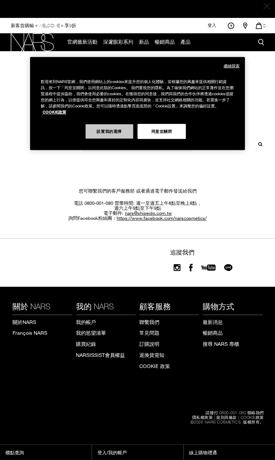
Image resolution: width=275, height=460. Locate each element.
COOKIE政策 (252, 417)
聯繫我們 (149, 322)
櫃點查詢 (14, 452)
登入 (212, 25)
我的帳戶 (86, 322)
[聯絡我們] (231, 25)
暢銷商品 (165, 42)
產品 (185, 42)
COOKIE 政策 (154, 366)
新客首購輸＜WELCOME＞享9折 (43, 25)
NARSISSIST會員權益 (100, 355)
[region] (137, 103)
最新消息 (213, 322)
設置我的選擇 (109, 131)
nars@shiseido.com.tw (148, 213)
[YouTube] (208, 268)
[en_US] (258, 143)
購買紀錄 (86, 344)
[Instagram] (177, 267)
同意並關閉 (161, 131)
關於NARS (24, 322)
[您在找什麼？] (261, 42)
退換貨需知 (151, 355)
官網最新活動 (82, 42)
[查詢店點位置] (245, 26)
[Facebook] (191, 267)
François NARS (30, 333)
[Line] (228, 267)
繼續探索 (232, 65)
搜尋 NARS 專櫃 (221, 344)
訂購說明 (149, 344)
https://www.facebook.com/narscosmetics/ (162, 218)
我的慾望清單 (91, 333)
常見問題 (149, 333)
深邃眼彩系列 (118, 42)
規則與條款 (226, 417)
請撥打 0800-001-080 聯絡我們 (235, 412)
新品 (144, 42)
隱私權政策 (202, 417)
